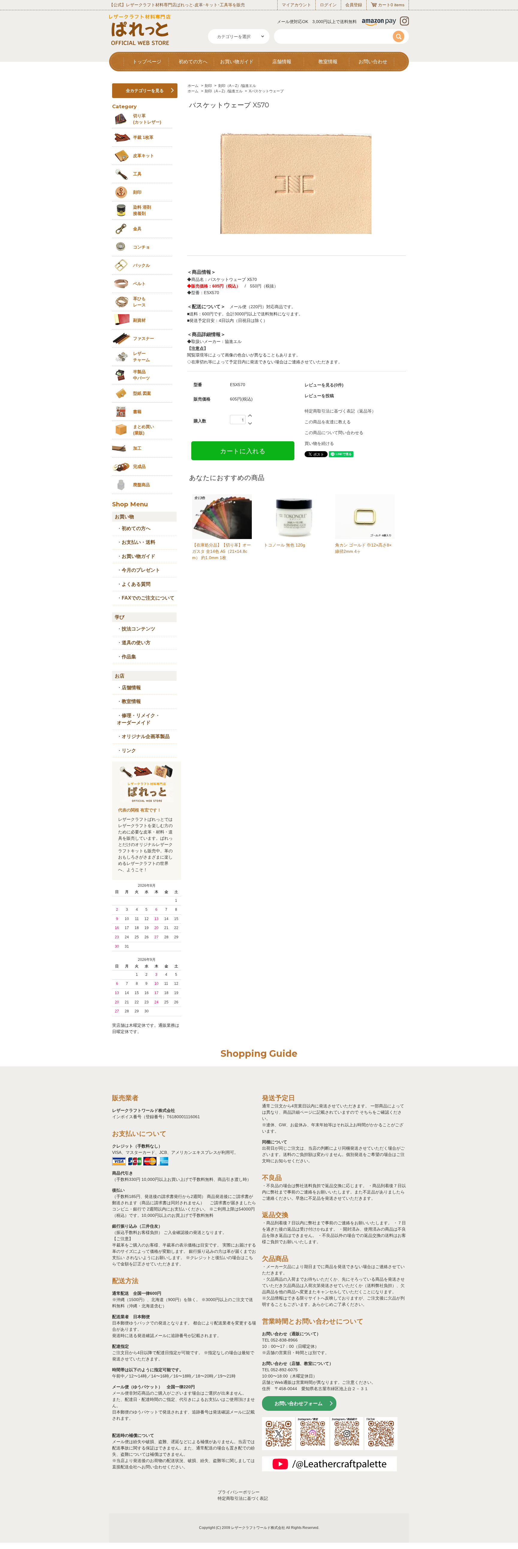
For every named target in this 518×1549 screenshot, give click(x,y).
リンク (129, 750)
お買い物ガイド (237, 61)
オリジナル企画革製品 (146, 736)
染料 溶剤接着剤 (142, 210)
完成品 (139, 466)
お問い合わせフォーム (299, 1403)
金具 (137, 228)
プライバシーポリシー (239, 1492)
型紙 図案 (142, 393)
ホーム (193, 86)
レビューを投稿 (319, 395)
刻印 (208, 86)
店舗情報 (281, 61)
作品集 (129, 656)
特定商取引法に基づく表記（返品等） (340, 411)
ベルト (139, 283)
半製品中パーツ (141, 374)
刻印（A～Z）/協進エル (237, 86)
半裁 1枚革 (143, 137)
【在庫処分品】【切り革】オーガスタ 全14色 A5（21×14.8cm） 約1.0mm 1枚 (221, 551)
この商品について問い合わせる (334, 432)
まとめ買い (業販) (143, 429)
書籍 (137, 411)
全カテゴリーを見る (145, 90)
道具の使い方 (136, 642)
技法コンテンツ (138, 628)
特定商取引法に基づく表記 (243, 1498)
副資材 (139, 320)
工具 (137, 173)
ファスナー (143, 338)
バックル (141, 265)
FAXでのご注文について (148, 597)
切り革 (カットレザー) (147, 118)
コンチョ (141, 247)
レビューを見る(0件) (324, 385)
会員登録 (353, 4)
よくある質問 (136, 584)
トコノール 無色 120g (284, 545)
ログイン (328, 4)
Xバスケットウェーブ (266, 91)
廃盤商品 (141, 484)
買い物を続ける (319, 443)
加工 (137, 448)
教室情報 (328, 61)
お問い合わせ (373, 61)
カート (384, 4)
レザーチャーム (141, 356)
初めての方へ (193, 61)
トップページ (146, 61)
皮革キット (143, 155)
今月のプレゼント (141, 570)
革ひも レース (139, 301)
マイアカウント (296, 4)
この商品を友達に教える (328, 421)
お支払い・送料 (138, 542)
